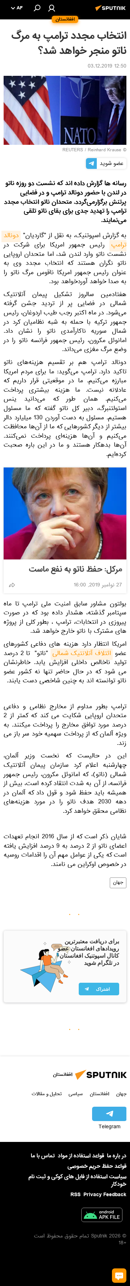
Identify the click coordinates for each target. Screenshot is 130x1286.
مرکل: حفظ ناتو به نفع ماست (75, 569)
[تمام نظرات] (119, 1275)
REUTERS (72, 150)
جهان (118, 883)
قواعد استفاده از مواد (81, 1156)
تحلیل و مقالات (47, 1094)
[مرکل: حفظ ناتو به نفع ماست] (65, 513)
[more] (12, 585)
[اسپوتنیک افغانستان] (112, 12)
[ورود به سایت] (51, 8)
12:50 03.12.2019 (107, 67)
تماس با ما (43, 1156)
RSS (75, 1195)
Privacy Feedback (104, 1194)
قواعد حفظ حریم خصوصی (97, 1166)
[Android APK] (101, 1216)
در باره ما (116, 1156)
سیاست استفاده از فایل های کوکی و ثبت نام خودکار (77, 1180)
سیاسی (76, 1094)
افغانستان (99, 1094)
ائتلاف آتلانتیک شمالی (81, 654)
